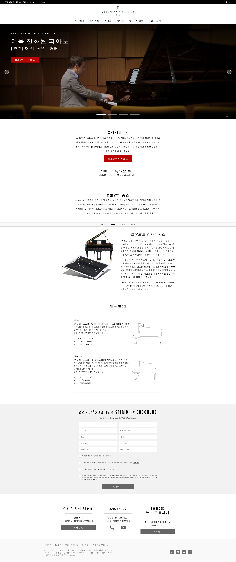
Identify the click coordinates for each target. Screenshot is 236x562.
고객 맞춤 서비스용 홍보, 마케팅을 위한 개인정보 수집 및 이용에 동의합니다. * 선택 (110, 462)
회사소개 (80, 20)
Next (229, 71)
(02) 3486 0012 (39, 2)
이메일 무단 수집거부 (100, 545)
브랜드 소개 (154, 20)
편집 (133, 224)
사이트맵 (84, 545)
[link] (118, 71)
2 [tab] (112, 114)
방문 (230, 2)
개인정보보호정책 (116, 476)
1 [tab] (101, 114)
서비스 (120, 20)
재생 (103, 224)
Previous (6, 71)
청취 (123, 224)
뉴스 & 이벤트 (136, 20)
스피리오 (94, 20)
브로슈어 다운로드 (25, 59)
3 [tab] (123, 114)
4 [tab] (135, 114)
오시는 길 (78, 527)
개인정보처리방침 (61, 545)
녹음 (113, 224)
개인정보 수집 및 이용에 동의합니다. (96, 456)
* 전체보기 (108, 456)
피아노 (108, 20)
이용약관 (75, 545)
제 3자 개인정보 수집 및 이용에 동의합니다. (98, 469)
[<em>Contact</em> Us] (123, 529)
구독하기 (158, 531)
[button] (10, 116)
